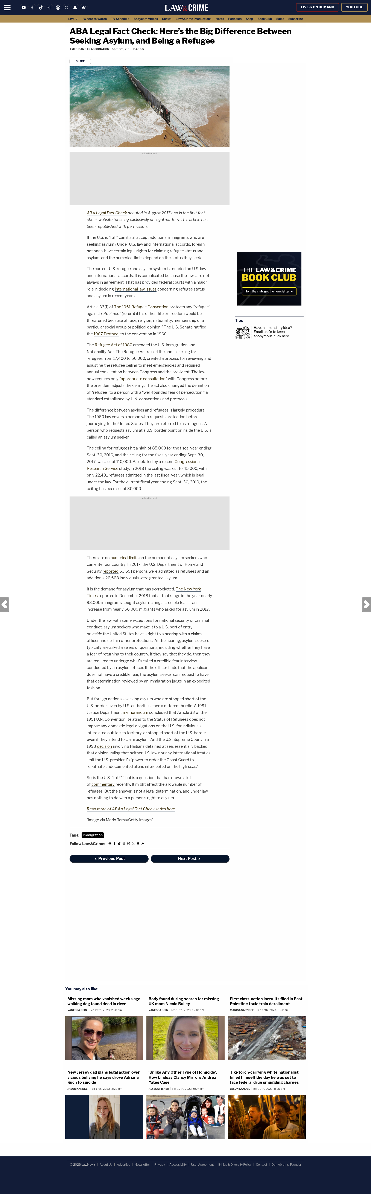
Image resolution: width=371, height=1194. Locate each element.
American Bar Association (89, 49)
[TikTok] (41, 10)
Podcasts (235, 19)
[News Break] (84, 10)
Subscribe (295, 19)
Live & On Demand (317, 7)
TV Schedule (120, 19)
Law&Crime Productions (193, 19)
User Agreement (202, 1164)
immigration (93, 835)
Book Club (264, 19)
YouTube (354, 7)
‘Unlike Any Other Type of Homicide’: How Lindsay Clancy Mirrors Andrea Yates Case (183, 1077)
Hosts (220, 19)
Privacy (159, 1164)
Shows (166, 19)
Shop (249, 19)
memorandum (135, 712)
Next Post (366, 604)
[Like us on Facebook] (32, 10)
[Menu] (7, 7)
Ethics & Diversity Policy (234, 1164)
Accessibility (178, 1164)
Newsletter (142, 1164)
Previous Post (4, 604)
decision (104, 746)
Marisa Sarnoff (242, 1010)
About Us (106, 1164)
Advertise (123, 1164)
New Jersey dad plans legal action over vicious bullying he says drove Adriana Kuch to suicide (103, 1077)
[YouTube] (23, 10)
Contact (261, 1164)
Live (71, 19)
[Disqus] (150, 924)
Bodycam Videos (146, 19)
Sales (280, 19)
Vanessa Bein (77, 1010)
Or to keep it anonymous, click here (271, 334)
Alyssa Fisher (159, 1088)
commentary (103, 784)
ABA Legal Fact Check (107, 213)
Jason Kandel (77, 1088)
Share (80, 61)
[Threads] (58, 10)
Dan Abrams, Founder (286, 1164)
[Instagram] (49, 10)
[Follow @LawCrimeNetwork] (66, 10)
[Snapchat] (75, 10)
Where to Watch (95, 19)
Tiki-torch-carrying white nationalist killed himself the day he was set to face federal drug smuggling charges (264, 1077)
